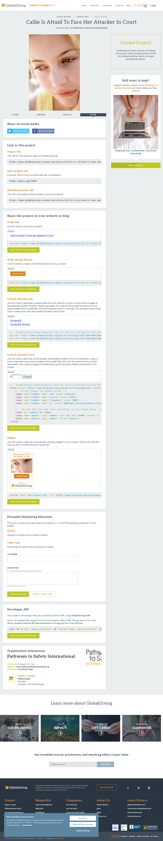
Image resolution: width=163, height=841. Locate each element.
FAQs (99, 812)
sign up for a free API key (69, 623)
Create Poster (18, 594)
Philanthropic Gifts (13, 808)
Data (156, 836)
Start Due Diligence (44, 805)
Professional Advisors (14, 812)
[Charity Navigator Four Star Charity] (116, 827)
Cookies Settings (83, 830)
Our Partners (71, 808)
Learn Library (137, 800)
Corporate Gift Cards (75, 812)
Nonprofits (94, 5)
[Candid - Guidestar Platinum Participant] (125, 827)
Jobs (98, 808)
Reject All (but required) (83, 824)
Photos (67, 115)
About (84, 5)
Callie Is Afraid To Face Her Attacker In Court (31, 235)
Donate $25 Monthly (20, 324)
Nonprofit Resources (136, 805)
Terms (139, 836)
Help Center (106, 787)
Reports (41, 115)
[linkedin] (149, 787)
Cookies (132, 836)
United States (82, 16)
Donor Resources (134, 812)
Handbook (40, 812)
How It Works (102, 805)
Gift (140, 5)
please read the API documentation (33, 623)
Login (153, 5)
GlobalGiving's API (80, 615)
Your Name (12, 554)
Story (15, 115)
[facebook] (127, 787)
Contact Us (101, 816)
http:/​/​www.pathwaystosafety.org (32, 666)
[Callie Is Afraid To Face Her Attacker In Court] (21, 466)
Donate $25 (16, 320)
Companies (107, 5)
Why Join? (39, 808)
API (151, 836)
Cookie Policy (27, 825)
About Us (103, 800)
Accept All (83, 818)
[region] (51, 825)
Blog (129, 5)
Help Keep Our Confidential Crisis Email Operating (135, 152)
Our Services (71, 805)
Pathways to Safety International (90, 27)
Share (93, 115)
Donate (41, 5)
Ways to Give (10, 805)
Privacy (124, 836)
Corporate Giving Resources (139, 808)
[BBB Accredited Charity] (136, 827)
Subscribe (105, 764)
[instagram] (139, 787)
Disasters (119, 5)
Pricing (146, 836)
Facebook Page (25, 669)
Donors (10, 800)
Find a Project (135, 165)
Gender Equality (63, 16)
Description (12, 568)
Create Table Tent (42, 594)
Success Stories (134, 816)
